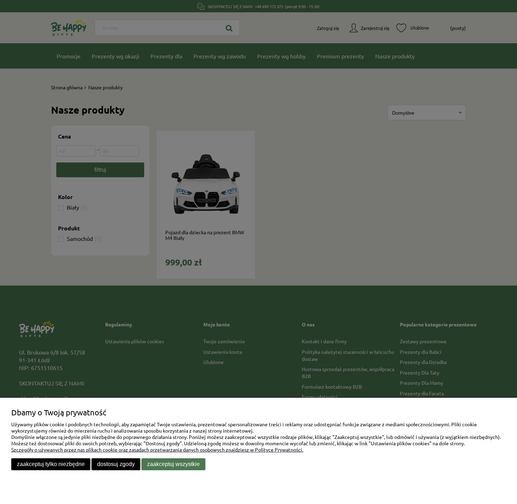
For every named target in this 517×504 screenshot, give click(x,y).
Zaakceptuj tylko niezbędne (51, 464)
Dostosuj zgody (116, 464)
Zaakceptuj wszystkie (173, 464)
